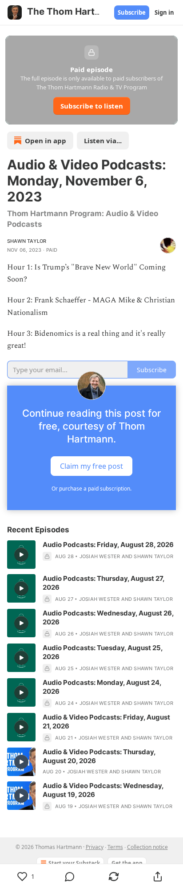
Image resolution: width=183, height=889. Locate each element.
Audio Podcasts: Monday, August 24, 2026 (102, 687)
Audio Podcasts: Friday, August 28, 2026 (108, 544)
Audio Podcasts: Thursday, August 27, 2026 (103, 582)
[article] (91, 554)
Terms (115, 847)
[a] (21, 554)
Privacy (94, 847)
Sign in (164, 12)
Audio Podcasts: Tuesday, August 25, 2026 (103, 652)
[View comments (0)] (70, 876)
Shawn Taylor (26, 241)
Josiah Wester (100, 556)
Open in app (45, 140)
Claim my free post (91, 466)
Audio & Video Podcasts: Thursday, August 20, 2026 (99, 756)
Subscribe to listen (91, 105)
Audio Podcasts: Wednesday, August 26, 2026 (108, 617)
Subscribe (132, 12)
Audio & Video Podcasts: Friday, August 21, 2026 (106, 721)
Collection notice (147, 847)
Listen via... (103, 140)
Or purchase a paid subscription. (91, 488)
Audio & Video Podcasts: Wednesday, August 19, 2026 (103, 790)
